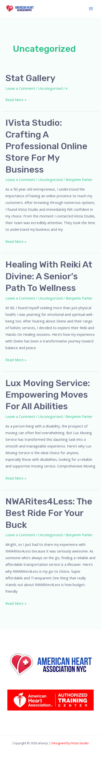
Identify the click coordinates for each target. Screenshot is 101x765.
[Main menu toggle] (91, 8)
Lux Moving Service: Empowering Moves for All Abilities (47, 395)
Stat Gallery (30, 78)
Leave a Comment (20, 88)
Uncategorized (50, 88)
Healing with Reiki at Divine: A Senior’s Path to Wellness (48, 276)
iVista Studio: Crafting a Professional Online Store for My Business (46, 146)
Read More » (15, 99)
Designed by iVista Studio (70, 743)
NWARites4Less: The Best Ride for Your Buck (48, 513)
